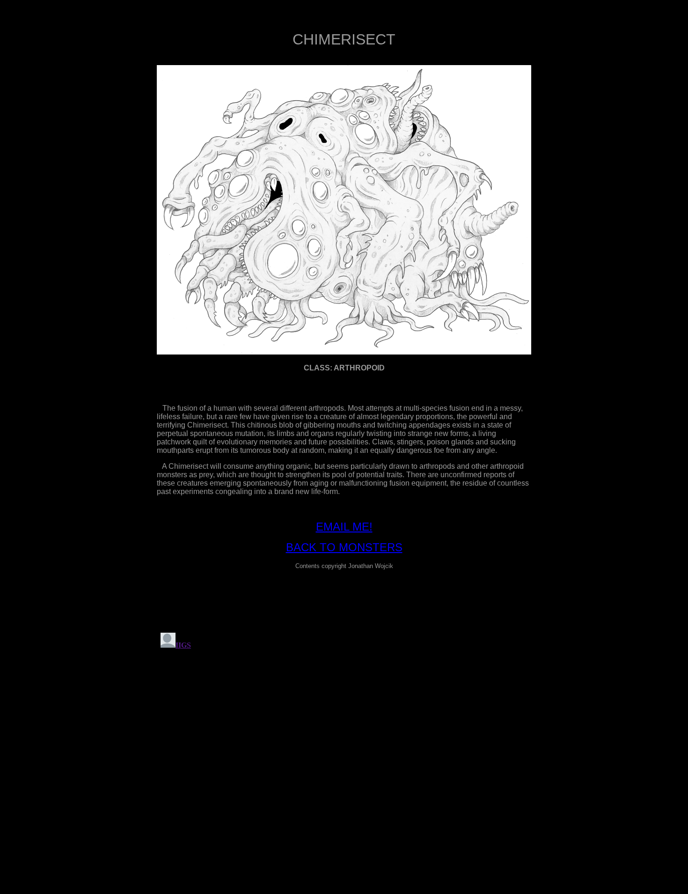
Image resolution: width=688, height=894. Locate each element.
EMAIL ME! (344, 526)
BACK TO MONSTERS (344, 547)
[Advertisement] (344, 598)
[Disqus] (344, 746)
